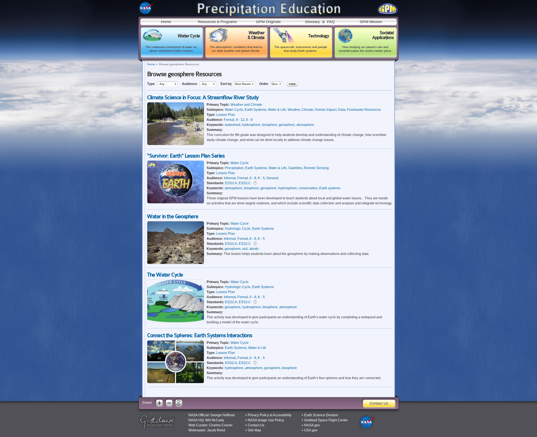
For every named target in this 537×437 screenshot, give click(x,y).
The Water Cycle (165, 275)
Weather (294, 109)
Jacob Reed (216, 430)
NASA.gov (312, 425)
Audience (190, 84)
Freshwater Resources (364, 109)
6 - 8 (249, 119)
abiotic (254, 248)
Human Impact (325, 109)
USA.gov (311, 430)
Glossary (312, 22)
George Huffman (222, 415)
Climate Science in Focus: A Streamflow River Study (203, 97)
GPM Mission (371, 22)
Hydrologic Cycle (237, 228)
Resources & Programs (217, 22)
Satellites (295, 168)
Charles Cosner (220, 425)
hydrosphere (251, 125)
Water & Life (277, 109)
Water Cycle (234, 109)
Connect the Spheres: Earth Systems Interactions (199, 335)
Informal (230, 178)
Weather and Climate (246, 104)
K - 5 (261, 178)
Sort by (226, 84)
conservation (308, 188)
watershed (232, 125)
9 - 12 (240, 119)
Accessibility (282, 415)
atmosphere (305, 125)
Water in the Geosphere (172, 216)
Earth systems (329, 188)
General (272, 178)
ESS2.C (245, 183)
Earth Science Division (321, 415)
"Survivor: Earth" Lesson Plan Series (186, 156)
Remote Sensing (316, 168)
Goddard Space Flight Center (326, 420)
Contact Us (379, 403)
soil (245, 248)
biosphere (269, 125)
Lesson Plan (225, 114)
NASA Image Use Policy (266, 420)
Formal (229, 119)
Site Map (254, 430)
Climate (307, 109)
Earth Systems (255, 109)
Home (166, 22)
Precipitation (234, 168)
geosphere (287, 125)
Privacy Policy (258, 415)
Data (341, 109)
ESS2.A (231, 183)
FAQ (331, 22)
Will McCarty (214, 420)
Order (264, 84)
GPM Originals (268, 22)
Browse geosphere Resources (179, 64)
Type (151, 84)
